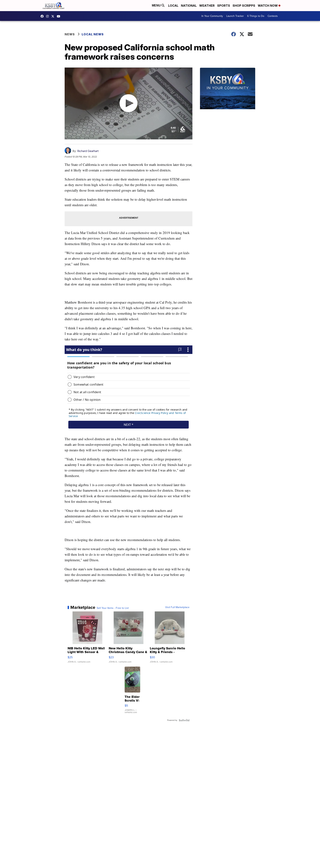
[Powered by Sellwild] (184, 720)
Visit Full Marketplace (177, 607)
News (70, 34)
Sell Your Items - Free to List (113, 608)
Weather (207, 5)
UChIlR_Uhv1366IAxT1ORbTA (59, 16)
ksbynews (43, 16)
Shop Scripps (244, 5)
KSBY (53, 16)
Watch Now (268, 5)
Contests (273, 16)
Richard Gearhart (88, 151)
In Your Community (212, 16)
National (189, 5)
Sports (223, 5)
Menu (156, 5)
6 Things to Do (255, 16)
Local (173, 5)
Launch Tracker (235, 16)
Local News (93, 34)
